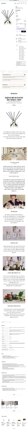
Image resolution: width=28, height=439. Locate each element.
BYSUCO (3, 3)
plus (25, 19)
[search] (25, 3)
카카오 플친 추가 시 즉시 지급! (14, 0)
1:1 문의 (14, 394)
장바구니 (20, 31)
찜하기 (17, 31)
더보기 (14, 428)
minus (23, 19)
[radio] (1, 405)
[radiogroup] (3, 405)
